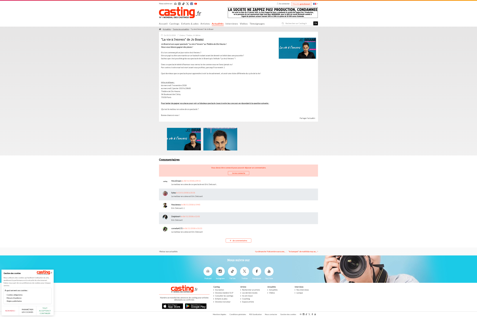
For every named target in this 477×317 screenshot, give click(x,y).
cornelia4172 (177, 228)
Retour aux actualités (169, 251)
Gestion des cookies (288, 314)
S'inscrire (301, 4)
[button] (316, 4)
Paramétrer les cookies (27, 310)
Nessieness (176, 204)
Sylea (173, 192)
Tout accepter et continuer (45, 310)
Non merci (10, 311)
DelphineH (175, 216)
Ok (315, 23)
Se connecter (284, 3)
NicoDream (176, 181)
